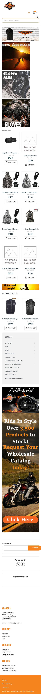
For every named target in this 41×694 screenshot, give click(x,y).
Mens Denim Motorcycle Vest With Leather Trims (31, 319)
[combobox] (20, 20)
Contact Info (6, 636)
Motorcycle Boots (12, 368)
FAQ (3, 639)
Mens (7, 350)
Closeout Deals (11, 371)
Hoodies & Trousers (13, 364)
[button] (19, 37)
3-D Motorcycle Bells (13, 361)
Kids (7, 347)
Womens (8, 343)
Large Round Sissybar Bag (10, 153)
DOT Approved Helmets (14, 378)
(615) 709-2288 (6, 619)
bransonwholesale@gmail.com (11, 623)
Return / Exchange (7, 684)
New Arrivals (10, 375)
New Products (6, 131)
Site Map (4, 680)
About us (5, 634)
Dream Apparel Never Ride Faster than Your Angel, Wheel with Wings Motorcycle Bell (30, 192)
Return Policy (6, 652)
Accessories (10, 357)
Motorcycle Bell (30, 268)
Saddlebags (10, 354)
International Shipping (9, 670)
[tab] (20, 131)
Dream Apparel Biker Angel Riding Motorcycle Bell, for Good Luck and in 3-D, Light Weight (10, 192)
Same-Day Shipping (8, 668)
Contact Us (5, 687)
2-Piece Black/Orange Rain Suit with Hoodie (10, 268)
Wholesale (5, 650)
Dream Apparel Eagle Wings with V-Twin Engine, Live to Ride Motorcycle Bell (10, 229)
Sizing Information (8, 655)
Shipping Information (9, 665)
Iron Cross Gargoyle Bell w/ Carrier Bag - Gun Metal (30, 229)
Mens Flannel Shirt (30, 156)
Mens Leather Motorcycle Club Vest (11, 319)
